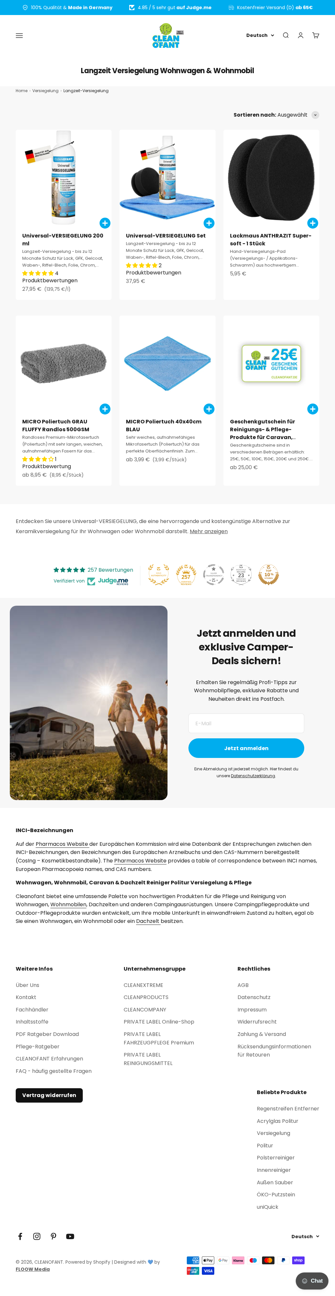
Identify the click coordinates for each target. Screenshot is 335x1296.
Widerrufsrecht (257, 1021)
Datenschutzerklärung (253, 776)
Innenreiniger (274, 1170)
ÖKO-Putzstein (276, 1194)
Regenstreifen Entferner (288, 1108)
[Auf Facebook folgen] (20, 1236)
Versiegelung (273, 1133)
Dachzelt (148, 921)
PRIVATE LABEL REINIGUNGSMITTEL (148, 1059)
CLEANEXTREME (143, 985)
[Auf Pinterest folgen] (53, 1236)
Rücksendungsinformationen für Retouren (274, 1051)
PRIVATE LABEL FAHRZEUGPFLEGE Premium (159, 1038)
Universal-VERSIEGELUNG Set (166, 235)
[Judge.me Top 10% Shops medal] (268, 574)
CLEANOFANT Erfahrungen (49, 1058)
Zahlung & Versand (262, 1034)
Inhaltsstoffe (32, 1021)
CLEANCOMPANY (145, 1009)
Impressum (252, 1009)
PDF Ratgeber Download (47, 1034)
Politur (265, 1145)
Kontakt (26, 997)
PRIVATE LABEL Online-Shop (159, 1021)
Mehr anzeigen (209, 531)
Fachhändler (32, 1009)
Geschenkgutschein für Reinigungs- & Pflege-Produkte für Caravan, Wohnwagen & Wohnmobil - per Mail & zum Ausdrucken (269, 437)
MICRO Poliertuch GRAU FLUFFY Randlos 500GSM (55, 425)
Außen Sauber (275, 1182)
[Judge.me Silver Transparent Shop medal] (213, 574)
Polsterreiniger (276, 1157)
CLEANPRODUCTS (146, 997)
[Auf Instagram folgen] (36, 1236)
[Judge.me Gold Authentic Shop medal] (158, 574)
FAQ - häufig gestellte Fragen (54, 1071)
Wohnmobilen (68, 904)
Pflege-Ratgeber (38, 1046)
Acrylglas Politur (277, 1121)
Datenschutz (254, 997)
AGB (243, 985)
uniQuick (267, 1207)
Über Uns (27, 985)
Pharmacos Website (62, 844)
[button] (38, 273)
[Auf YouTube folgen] (70, 1236)
